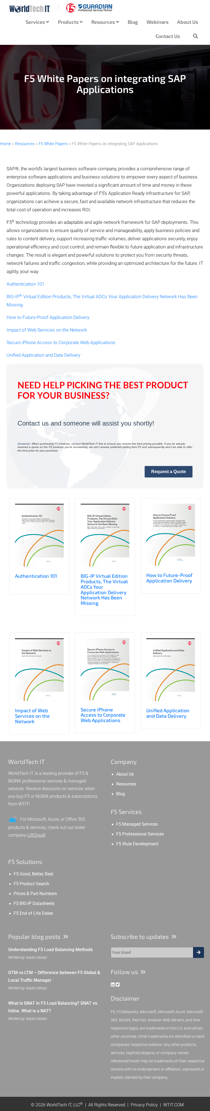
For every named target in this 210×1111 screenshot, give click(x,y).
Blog (133, 22)
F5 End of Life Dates (33, 913)
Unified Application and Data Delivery (43, 355)
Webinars (157, 22)
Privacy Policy (144, 1104)
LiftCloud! (36, 835)
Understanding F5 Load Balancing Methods (50, 949)
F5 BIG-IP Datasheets (34, 903)
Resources (103, 22)
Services (36, 22)
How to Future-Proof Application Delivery (48, 317)
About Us (187, 22)
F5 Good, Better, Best (33, 874)
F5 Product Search (31, 883)
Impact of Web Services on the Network (47, 330)
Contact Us (168, 36)
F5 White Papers (53, 143)
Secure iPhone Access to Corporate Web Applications (61, 342)
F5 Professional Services (140, 834)
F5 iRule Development (137, 844)
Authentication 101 (25, 284)
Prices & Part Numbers (35, 893)
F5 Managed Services (137, 824)
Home (5, 143)
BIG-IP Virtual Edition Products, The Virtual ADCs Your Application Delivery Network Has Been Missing (104, 589)
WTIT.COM (173, 1104)
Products (69, 22)
